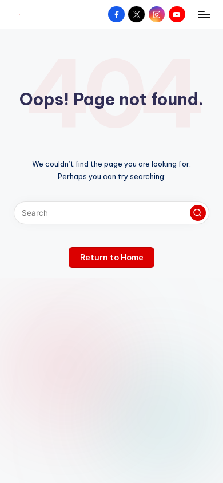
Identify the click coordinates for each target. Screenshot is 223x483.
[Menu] (203, 14)
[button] (198, 213)
